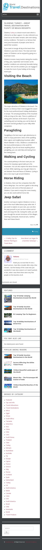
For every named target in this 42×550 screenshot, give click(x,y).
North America (11, 488)
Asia (7, 427)
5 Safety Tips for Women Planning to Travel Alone (10, 240)
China (8, 429)
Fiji (7, 456)
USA (7, 499)
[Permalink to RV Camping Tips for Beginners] (8, 316)
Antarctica (9, 424)
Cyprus (8, 461)
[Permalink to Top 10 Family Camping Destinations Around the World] (8, 299)
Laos (7, 435)
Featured (9, 400)
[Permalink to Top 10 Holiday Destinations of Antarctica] (8, 323)
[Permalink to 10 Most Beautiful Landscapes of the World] (8, 372)
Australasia (9, 451)
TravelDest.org (9, 542)
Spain (7, 477)
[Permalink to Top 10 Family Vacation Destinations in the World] (8, 308)
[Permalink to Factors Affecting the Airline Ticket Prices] (8, 364)
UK (7, 485)
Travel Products (11, 515)
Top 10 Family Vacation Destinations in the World (22, 308)
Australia (9, 453)
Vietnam (8, 448)
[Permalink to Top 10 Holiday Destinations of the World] (8, 331)
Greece (8, 467)
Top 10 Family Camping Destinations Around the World (24, 297)
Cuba (7, 496)
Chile (7, 507)
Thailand (9, 440)
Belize (8, 491)
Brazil (8, 504)
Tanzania (9, 421)
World (8, 512)
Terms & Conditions (31, 542)
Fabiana (16, 257)
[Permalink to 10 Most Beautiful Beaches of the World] (8, 387)
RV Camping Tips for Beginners (24, 314)
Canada (8, 493)
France (8, 464)
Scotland (9, 475)
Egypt (8, 413)
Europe (8, 459)
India (7, 432)
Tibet (7, 443)
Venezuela (9, 509)
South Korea (10, 437)
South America (11, 501)
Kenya (8, 416)
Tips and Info (10, 403)
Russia (8, 472)
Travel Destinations (12, 408)
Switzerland (9, 480)
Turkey (12, 33)
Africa (8, 411)
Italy (7, 469)
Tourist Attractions (12, 405)
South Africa (10, 419)
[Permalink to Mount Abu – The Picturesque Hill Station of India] (8, 379)
